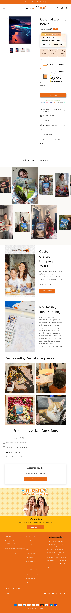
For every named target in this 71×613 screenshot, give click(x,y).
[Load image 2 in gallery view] (17, 50)
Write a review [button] (35, 479)
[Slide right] (33, 50)
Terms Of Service (31, 561)
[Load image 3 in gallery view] (22, 50)
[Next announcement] (67, 2)
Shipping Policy (30, 553)
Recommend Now (35, 527)
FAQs (27, 549)
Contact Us (29, 545)
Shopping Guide (30, 566)
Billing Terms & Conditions (34, 574)
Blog (27, 582)
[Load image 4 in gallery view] (28, 50)
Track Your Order (31, 578)
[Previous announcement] (4, 2)
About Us (28, 541)
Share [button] (43, 144)
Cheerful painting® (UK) (37, 608)
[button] (4, 8)
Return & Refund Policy (32, 570)
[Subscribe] (36, 593)
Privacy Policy (30, 557)
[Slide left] (7, 50)
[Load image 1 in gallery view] (11, 50)
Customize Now (47, 291)
